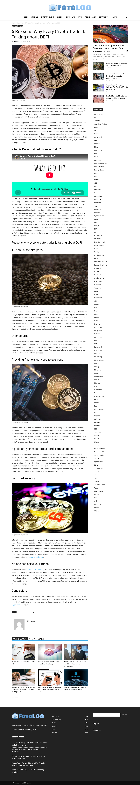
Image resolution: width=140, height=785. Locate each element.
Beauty (96, 140)
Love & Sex (98, 350)
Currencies (41, 612)
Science (97, 426)
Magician (97, 353)
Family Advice (99, 255)
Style (80, 17)
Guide (96, 304)
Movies (96, 373)
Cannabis (97, 173)
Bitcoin (20, 612)
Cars (96, 176)
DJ (95, 232)
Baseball (97, 134)
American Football (101, 124)
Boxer (96, 157)
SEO (95, 429)
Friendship (98, 281)
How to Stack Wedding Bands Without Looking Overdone (28, 771)
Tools (96, 478)
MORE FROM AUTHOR (36, 639)
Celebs (96, 186)
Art (95, 131)
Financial (97, 275)
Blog (95, 153)
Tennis (96, 471)
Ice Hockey (98, 327)
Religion (97, 422)
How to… (97, 324)
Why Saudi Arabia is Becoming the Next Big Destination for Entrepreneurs (75, 664)
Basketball (98, 137)
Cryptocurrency (100, 209)
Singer (96, 435)
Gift (95, 301)
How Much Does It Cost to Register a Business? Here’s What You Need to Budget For (23, 690)
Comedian (98, 193)
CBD (95, 183)
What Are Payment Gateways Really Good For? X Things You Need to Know (49, 690)
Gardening (98, 298)
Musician (97, 383)
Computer (98, 199)
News (96, 393)
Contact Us (103, 17)
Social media (99, 455)
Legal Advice (98, 347)
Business (34, 17)
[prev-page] (13, 696)
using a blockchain (36, 557)
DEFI (47, 612)
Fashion (97, 258)
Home (25, 17)
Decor (96, 222)
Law (95, 344)
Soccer (96, 445)
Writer (96, 511)
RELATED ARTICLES (20, 639)
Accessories (98, 114)
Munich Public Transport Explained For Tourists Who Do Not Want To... (117, 87)
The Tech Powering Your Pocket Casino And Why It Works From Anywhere (29, 744)
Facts (96, 249)
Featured (97, 268)
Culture (97, 212)
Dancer (97, 219)
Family (96, 252)
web (95, 501)
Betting (97, 144)
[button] (125, 17)
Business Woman (100, 163)
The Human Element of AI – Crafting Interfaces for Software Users (115, 76)
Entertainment (47, 17)
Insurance (98, 337)
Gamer (96, 291)
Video (96, 498)
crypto (33, 612)
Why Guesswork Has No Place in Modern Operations (25, 751)
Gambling (97, 288)
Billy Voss (16, 41)
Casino (96, 180)
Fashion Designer (100, 262)
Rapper (97, 416)
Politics (96, 412)
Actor (96, 117)
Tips (95, 475)
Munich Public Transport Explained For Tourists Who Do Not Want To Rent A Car (28, 764)
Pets (95, 406)
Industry (97, 334)
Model (96, 363)
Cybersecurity (99, 216)
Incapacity (98, 330)
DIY (95, 229)
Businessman (99, 167)
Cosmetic (97, 203)
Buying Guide (99, 170)
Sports (96, 458)
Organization (99, 396)
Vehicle (97, 494)
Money (96, 367)
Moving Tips (98, 376)
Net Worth (70, 17)
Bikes (96, 147)
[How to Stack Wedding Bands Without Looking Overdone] (98, 99)
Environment (99, 245)
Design (96, 226)
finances (53, 612)
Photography (99, 409)
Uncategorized (99, 491)
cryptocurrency (17, 605)
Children (97, 190)
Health (96, 311)
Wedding (97, 504)
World (96, 508)
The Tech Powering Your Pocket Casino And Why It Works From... (109, 47)
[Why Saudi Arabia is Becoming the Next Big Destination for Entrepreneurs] (76, 652)
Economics (98, 235)
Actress (97, 121)
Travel (114, 17)
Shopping (97, 432)
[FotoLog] (70, 7)
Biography (98, 150)
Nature (96, 386)
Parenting (97, 399)
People (96, 403)
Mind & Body (99, 360)
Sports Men (98, 462)
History (96, 314)
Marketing (98, 357)
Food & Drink (99, 278)
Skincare (97, 442)
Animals (97, 127)
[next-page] (16, 696)
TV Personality (99, 485)
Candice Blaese (97, 51)
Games (59, 17)
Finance (21, 26)
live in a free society (36, 570)
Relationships (99, 419)
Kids (95, 340)
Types (96, 488)
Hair (95, 308)
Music (96, 380)
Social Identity (99, 449)
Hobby (96, 317)
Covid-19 (97, 206)
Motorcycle (98, 370)
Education (98, 239)
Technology (90, 17)
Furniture (97, 285)
